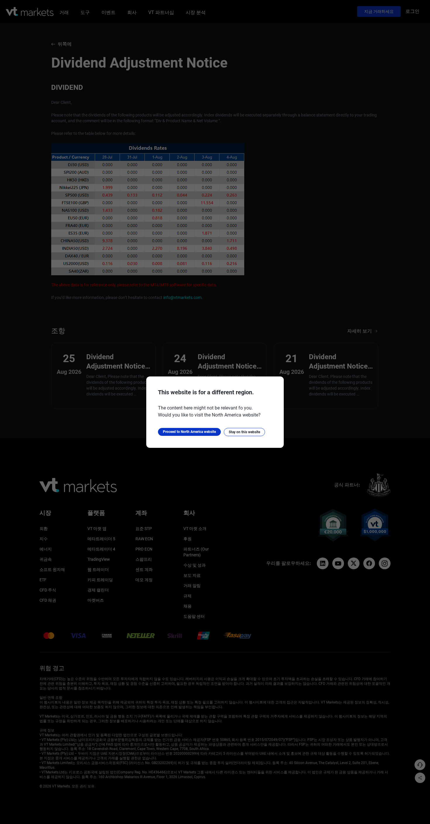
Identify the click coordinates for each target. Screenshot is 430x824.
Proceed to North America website (189, 432)
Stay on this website (244, 432)
